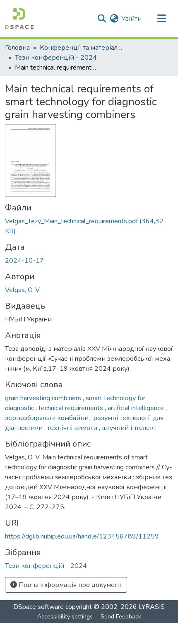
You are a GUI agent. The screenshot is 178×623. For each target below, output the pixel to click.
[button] (19, 18)
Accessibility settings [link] (65, 617)
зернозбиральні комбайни (47, 418)
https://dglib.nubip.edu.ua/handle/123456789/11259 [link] (82, 536)
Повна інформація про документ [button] (69, 584)
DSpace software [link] (38, 606)
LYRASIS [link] (152, 606)
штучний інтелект (129, 427)
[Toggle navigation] (161, 19)
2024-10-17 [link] (24, 260)
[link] (89, 226)
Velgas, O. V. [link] (23, 290)
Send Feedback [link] (121, 617)
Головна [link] (17, 47)
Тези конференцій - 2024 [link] (56, 57)
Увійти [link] (131, 18)
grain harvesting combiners (44, 398)
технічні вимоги (73, 427)
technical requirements (71, 408)
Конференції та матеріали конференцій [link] (81, 47)
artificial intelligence (137, 408)
